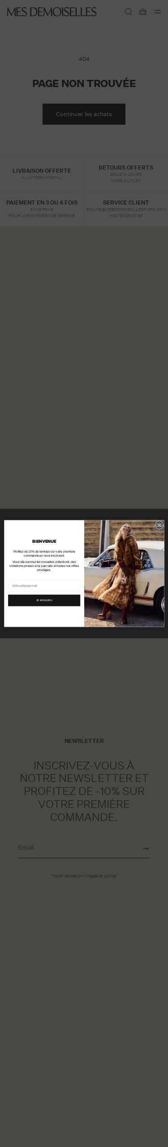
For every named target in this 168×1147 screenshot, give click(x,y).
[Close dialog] (159, 524)
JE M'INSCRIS (44, 600)
